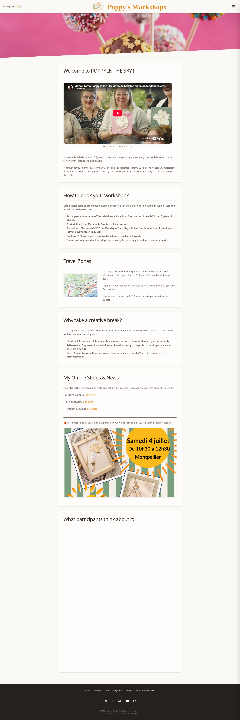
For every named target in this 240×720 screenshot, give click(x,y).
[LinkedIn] (119, 701)
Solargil (128, 690)
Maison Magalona (113, 690)
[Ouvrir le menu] (232, 6)
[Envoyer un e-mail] (134, 701)
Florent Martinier (131, 713)
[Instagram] (105, 701)
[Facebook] (112, 701)
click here (89, 394)
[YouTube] (127, 701)
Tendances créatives (145, 690)
